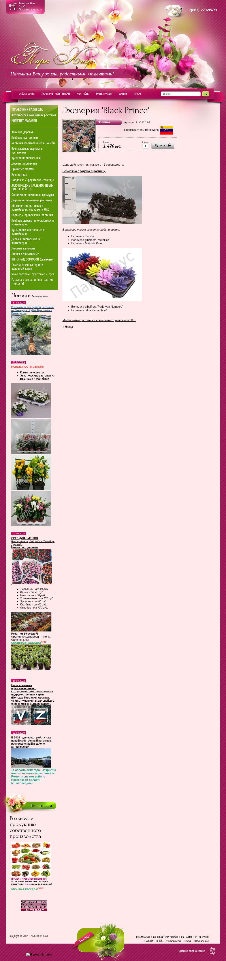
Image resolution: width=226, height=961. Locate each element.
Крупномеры (19, 174)
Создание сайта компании (192, 950)
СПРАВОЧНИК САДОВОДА (27, 109)
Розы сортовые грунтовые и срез (32, 274)
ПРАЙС (159, 941)
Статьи (188, 941)
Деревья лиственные (24, 163)
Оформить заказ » (30, 9)
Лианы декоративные (25, 254)
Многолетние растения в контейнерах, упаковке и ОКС (99, 320)
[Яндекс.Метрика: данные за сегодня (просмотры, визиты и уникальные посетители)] (39, 954)
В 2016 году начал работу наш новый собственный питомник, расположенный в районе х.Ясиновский (31, 742)
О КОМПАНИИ (143, 937)
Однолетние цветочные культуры (32, 195)
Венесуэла (152, 129)
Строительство (173, 941)
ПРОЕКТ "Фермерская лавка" (28, 878)
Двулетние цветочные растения (31, 200)
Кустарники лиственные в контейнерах (27, 231)
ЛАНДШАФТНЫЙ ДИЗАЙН (165, 937)
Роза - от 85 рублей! (24, 633)
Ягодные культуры (23, 248)
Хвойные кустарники (24, 137)
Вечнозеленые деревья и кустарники (27, 150)
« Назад (67, 326)
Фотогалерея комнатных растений (33, 115)
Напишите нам (201, 941)
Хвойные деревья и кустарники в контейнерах (32, 222)
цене (28, 884)
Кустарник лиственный (26, 158)
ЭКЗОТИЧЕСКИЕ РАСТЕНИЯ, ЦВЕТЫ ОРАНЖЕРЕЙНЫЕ (32, 187)
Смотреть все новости (40, 296)
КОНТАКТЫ (186, 937)
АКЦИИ (149, 941)
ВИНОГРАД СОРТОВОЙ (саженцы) (32, 259)
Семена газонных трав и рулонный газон (27, 266)
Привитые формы (22, 169)
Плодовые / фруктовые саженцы (32, 180)
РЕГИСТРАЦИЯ (202, 937)
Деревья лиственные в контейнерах (25, 241)
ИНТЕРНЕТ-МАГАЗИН (24, 120)
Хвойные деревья (22, 132)
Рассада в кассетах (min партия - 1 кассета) (33, 281)
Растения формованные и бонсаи (33, 143)
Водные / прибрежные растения (32, 215)
